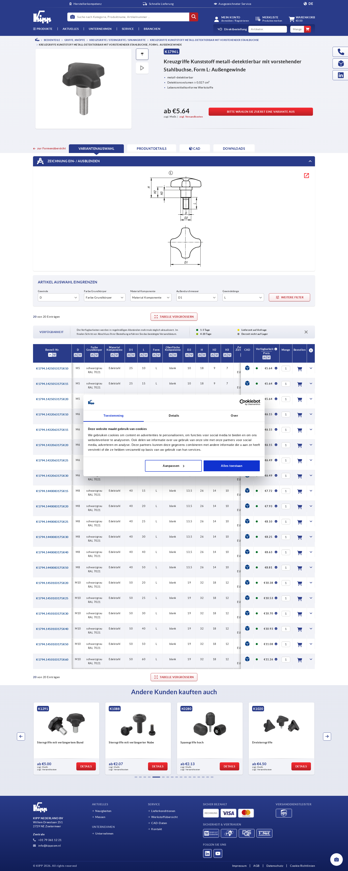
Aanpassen (171, 465)
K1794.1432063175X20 (52, 445)
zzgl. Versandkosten (191, 116)
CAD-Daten (159, 823)
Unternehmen (100, 28)
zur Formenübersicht (51, 148)
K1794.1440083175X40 (52, 552)
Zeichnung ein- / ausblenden (73, 161)
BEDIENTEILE (51, 40)
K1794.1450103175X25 (52, 598)
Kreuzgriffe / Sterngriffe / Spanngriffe (117, 40)
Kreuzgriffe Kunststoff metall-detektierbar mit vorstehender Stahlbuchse (204, 40)
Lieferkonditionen (163, 811)
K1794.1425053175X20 (52, 399)
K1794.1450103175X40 (52, 629)
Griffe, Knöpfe (74, 40)
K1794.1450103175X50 (52, 644)
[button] (136, 777)
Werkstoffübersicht (164, 817)
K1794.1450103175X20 (52, 583)
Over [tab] (234, 415)
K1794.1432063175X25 (52, 460)
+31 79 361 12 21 (49, 840)
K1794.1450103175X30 (52, 613)
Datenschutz (274, 865)
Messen (100, 817)
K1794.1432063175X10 (52, 414)
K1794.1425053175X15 (52, 383)
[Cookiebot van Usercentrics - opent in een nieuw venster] (242, 402)
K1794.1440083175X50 (52, 567)
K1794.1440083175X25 (52, 521)
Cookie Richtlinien (302, 865)
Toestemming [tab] (114, 415)
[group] (66, 738)
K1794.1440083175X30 (52, 537)
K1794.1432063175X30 (52, 475)
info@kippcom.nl (49, 845)
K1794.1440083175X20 (52, 506)
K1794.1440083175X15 (52, 491)
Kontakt (156, 829)
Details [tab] (174, 415)
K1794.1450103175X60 (52, 659)
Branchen (152, 28)
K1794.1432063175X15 (52, 429)
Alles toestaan (231, 465)
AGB (256, 865)
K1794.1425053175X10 (52, 368)
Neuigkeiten (103, 811)
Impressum (239, 865)
